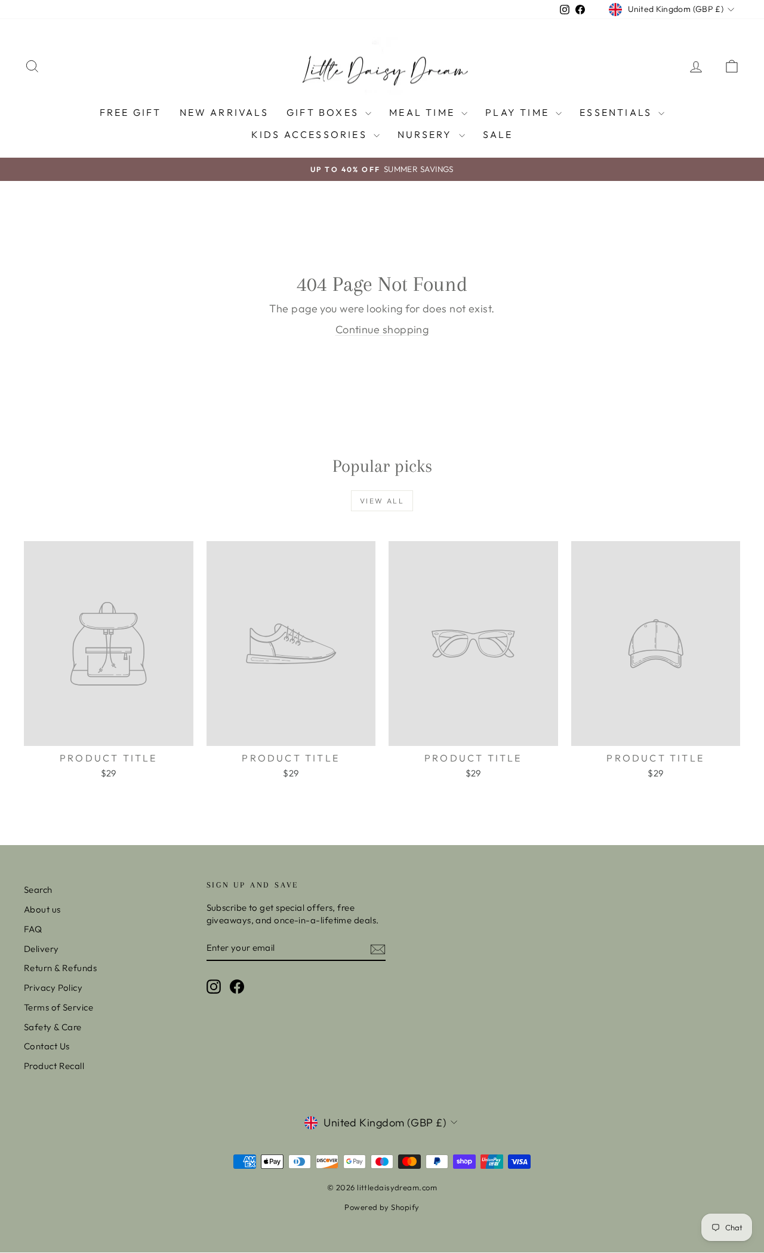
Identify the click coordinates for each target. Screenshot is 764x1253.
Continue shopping (382, 329)
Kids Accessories (311, 134)
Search (38, 889)
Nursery (427, 134)
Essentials (617, 112)
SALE (498, 134)
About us (42, 909)
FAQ (33, 929)
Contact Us (47, 1046)
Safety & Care (53, 1027)
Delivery (41, 948)
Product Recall (54, 1065)
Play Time (519, 112)
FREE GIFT (131, 112)
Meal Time (423, 112)
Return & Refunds (60, 967)
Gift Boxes (324, 112)
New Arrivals (224, 112)
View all (382, 500)
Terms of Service (58, 1007)
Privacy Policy (53, 987)
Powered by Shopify (381, 1207)
